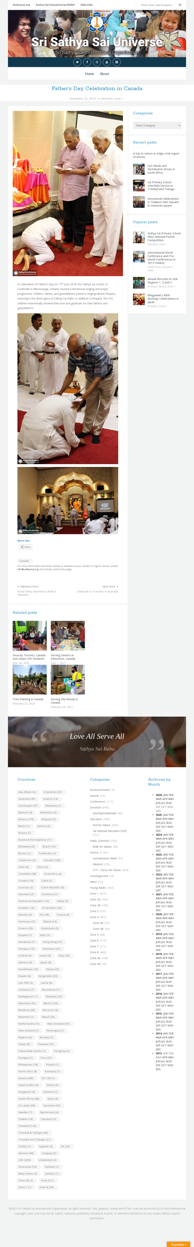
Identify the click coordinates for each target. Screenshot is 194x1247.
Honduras (27, 942)
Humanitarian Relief (105, 858)
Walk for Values (102, 846)
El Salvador (52, 908)
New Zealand (58, 1023)
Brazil (49, 846)
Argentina (52, 792)
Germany (27, 921)
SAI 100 (48, 1078)
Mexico (51, 1003)
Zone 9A (95, 958)
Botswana (27, 846)
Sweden (25, 1112)
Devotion (107, 98)
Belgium (49, 819)
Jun (158, 803)
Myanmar (26, 1017)
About (104, 74)
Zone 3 (94, 911)
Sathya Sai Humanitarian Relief (55, 4)
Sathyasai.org (21, 4)
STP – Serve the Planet (107, 870)
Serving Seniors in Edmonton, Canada (63, 656)
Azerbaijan (28, 805)
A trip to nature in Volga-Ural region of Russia (156, 155)
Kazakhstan (28, 969)
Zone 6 (47, 1180)
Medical (97, 864)
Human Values (101, 825)
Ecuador (26, 908)
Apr (164, 799)
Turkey (25, 1146)
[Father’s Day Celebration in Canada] (68, 193)
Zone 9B (95, 964)
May (171, 799)
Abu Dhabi (27, 792)
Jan (165, 795)
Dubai (62, 901)
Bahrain (25, 812)
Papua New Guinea (32, 1051)
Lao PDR (26, 982)
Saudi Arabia (28, 1085)
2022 (159, 874)
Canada (24, 561)
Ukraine (26, 1153)
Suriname (51, 1105)
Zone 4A (98, 923)
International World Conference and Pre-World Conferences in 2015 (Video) (161, 258)
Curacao (26, 887)
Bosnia (25, 833)
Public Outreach (99, 841)
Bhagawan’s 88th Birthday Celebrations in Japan (163, 298)
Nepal (48, 1017)
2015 (159, 1013)
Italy (64, 955)
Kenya (52, 969)
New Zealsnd (29, 1030)
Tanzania (48, 1119)
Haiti (45, 935)
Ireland (25, 955)
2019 (159, 934)
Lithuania (26, 989)
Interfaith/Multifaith (105, 813)
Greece (26, 928)
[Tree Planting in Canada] (38, 679)
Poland (52, 1064)
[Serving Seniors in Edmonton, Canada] (76, 636)
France (63, 914)
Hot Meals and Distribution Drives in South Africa (161, 169)
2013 (159, 1053)
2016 (159, 993)
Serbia (53, 1085)
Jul (163, 803)
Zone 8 (46, 1187)
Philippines (28, 1064)
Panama (45, 1044)
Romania (52, 1071)
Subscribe (87, 4)
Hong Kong (52, 942)
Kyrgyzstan (48, 976)
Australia (27, 798)
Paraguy (26, 1057)
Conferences (154, 267)
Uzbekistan (47, 1160)
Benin (24, 826)
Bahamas (53, 805)
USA (25, 1160)
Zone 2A (95, 899)
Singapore (27, 1091)
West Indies (28, 1173)
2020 (159, 914)
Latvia (46, 982)
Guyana (25, 935)
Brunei (25, 853)
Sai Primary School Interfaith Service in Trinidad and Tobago (161, 185)
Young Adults (98, 887)
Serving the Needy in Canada (64, 700)
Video (151, 270)
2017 (159, 974)
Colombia (27, 873)
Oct (164, 826)
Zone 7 (25, 1187)
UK (65, 1146)
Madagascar (28, 996)
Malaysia (54, 996)
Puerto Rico (28, 1071)
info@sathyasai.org (28, 569)
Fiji (44, 914)
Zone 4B (98, 929)
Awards (94, 795)
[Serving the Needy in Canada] (76, 679)
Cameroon (27, 860)
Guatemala (50, 928)
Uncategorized (99, 876)
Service (162, 286)
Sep (158, 826)
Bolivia (44, 826)
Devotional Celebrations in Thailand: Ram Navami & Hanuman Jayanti (163, 202)
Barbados (48, 812)
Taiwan (26, 1119)
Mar (159, 799)
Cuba (46, 880)
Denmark (26, 894)
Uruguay (49, 1153)
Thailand (27, 1126)
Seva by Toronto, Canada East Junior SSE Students (29, 656)
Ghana (50, 921)
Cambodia (47, 853)
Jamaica (25, 962)
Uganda (46, 1146)
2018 (159, 954)
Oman (24, 1044)
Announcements (100, 790)
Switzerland (49, 1112)
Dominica (50, 894)
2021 (159, 894)
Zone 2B (26, 1180)
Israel (45, 955)
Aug (169, 803)
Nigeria (25, 1037)
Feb (171, 795)
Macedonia (51, 989)
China (42, 867)
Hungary (26, 948)
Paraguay (62, 1051)
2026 (159, 795)
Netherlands (29, 1023)
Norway (46, 1037)
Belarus (26, 819)
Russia (26, 1078)
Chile (24, 867)
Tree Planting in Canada (28, 699)
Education (153, 244)
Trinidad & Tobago (33, 1132)
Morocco (50, 1010)
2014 (159, 1033)
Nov (170, 826)
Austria (50, 798)
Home (89, 74)
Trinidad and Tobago (35, 1139)
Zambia (52, 1173)
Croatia (26, 880)
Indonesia (51, 948)
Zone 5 (162, 306)
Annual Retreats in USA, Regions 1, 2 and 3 (163, 280)
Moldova (27, 1010)
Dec (158, 830)
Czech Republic (52, 887)
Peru (46, 1057)
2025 (159, 815)
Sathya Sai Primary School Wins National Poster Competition (164, 236)
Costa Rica (52, 873)
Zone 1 (118, 98)
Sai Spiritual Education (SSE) (110, 831)
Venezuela (28, 1166)
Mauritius (27, 1003)
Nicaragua (55, 1030)
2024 (159, 834)
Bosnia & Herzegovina (35, 839)
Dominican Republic (34, 901)
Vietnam (52, 1166)
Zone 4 (94, 917)
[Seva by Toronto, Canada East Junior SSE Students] (38, 636)
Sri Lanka (27, 1105)
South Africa (29, 1098)
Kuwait (25, 976)
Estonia (25, 914)
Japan (45, 962)
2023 (159, 854)
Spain (52, 1098)
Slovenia (50, 1091)
